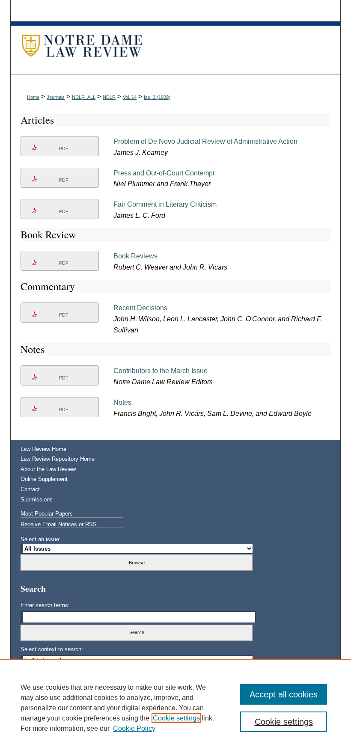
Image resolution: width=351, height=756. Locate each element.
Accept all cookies (284, 694)
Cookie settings (176, 718)
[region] (175, 707)
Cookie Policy (134, 728)
